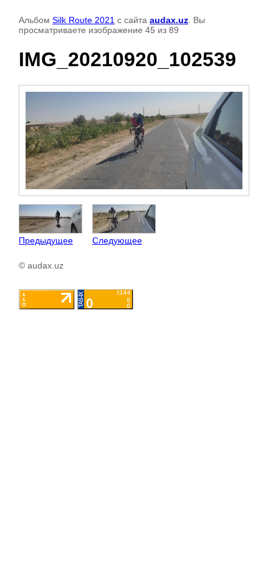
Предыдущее (46, 240)
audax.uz (169, 20)
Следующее (117, 240)
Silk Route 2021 (83, 20)
